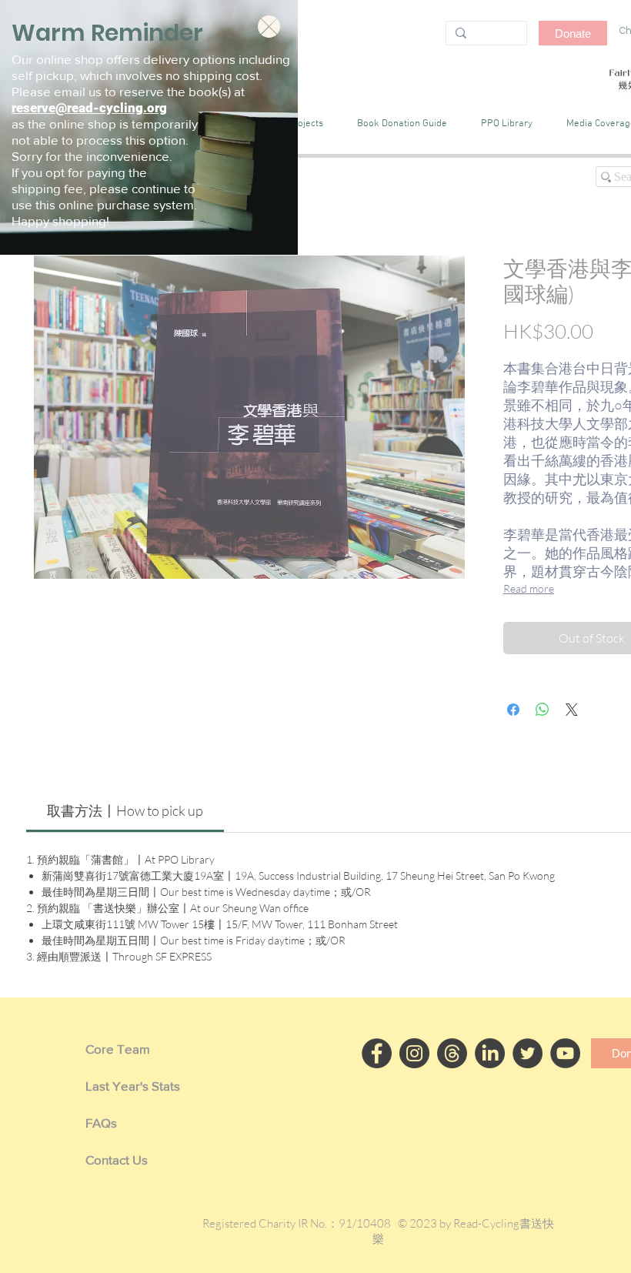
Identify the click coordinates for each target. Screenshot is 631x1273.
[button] (268, 26)
